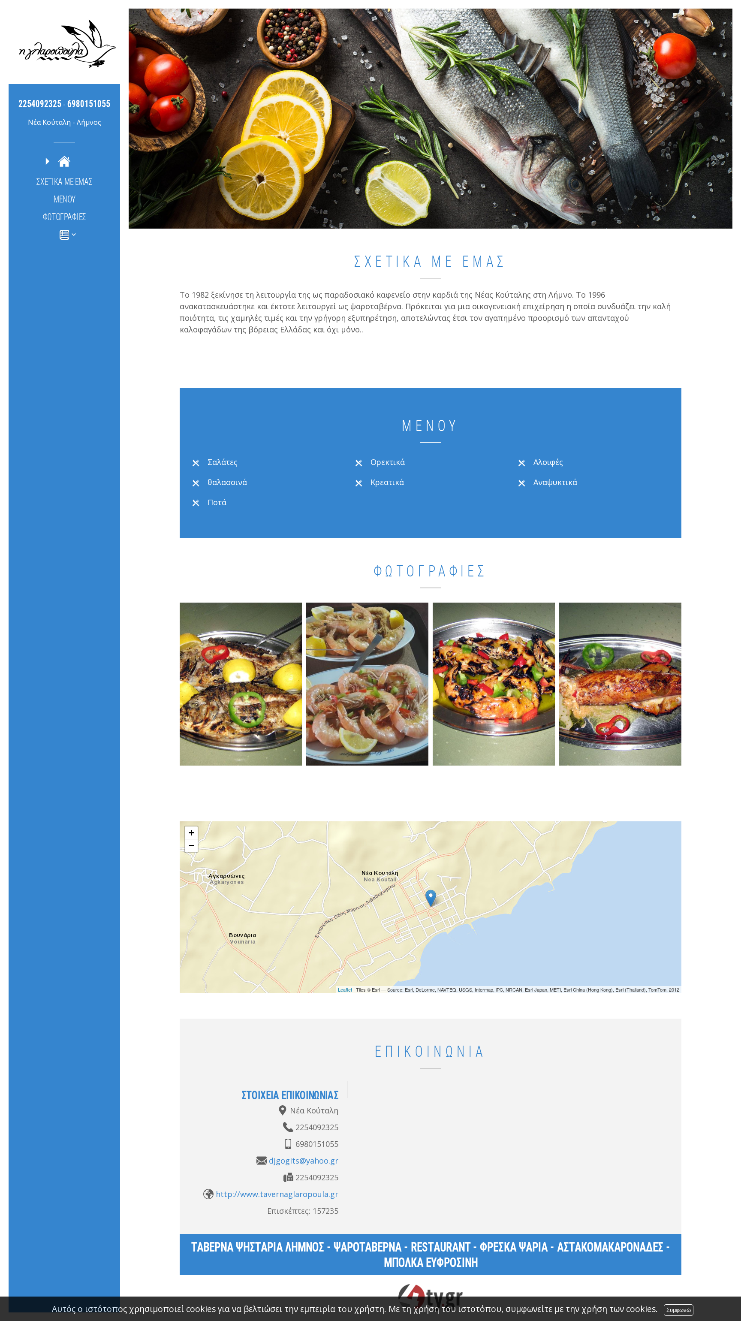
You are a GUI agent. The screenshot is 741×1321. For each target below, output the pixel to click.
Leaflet (345, 989)
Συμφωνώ (678, 1310)
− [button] (191, 845)
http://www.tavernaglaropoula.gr (277, 1194)
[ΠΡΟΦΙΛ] (64, 161)
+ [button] (191, 832)
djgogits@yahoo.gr (303, 1160)
